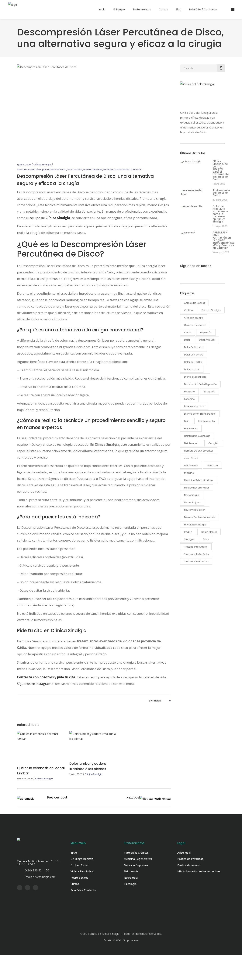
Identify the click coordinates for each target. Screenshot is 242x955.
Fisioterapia (131, 871)
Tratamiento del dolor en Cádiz (221, 192)
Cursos (75, 884)
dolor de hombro (193, 354)
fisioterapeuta (206, 421)
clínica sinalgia (193, 317)
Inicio (74, 852)
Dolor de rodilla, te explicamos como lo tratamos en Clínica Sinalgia (220, 213)
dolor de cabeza (193, 347)
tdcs (206, 539)
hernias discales (92, 169)
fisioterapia (191, 428)
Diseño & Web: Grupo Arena (121, 940)
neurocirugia (191, 495)
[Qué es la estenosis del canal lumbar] (41, 745)
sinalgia (189, 539)
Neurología (131, 877)
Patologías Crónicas (136, 852)
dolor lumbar (74, 169)
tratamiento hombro (196, 561)
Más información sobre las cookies (198, 871)
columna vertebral (195, 325)
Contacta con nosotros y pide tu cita (46, 677)
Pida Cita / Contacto (83, 890)
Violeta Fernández (82, 871)
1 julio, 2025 (75, 774)
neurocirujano (192, 502)
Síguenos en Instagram (34, 683)
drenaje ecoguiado (195, 376)
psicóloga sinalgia (195, 524)
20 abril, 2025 (220, 199)
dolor (187, 339)
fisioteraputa (191, 443)
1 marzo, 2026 (25, 778)
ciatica (188, 310)
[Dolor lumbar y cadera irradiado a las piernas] (93, 743)
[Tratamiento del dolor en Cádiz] (194, 193)
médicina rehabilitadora (198, 480)
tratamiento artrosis (196, 546)
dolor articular (207, 339)
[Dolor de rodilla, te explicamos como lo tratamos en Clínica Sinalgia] (194, 209)
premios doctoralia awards (199, 517)
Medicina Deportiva (136, 865)
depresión (206, 332)
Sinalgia (156, 700)
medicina (212, 465)
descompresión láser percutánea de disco (41, 169)
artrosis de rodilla (194, 303)
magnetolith (191, 465)
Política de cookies (188, 865)
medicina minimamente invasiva (122, 169)
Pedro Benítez (79, 877)
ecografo (189, 391)
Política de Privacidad (190, 859)
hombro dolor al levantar (198, 450)
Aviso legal (184, 852)
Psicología (130, 884)
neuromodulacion (194, 509)
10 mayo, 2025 (221, 252)
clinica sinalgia (211, 310)
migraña (189, 472)
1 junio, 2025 (24, 164)
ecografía (209, 391)
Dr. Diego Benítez (82, 859)
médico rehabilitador (196, 487)
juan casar (191, 458)
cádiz (187, 332)
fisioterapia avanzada (197, 436)
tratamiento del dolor (196, 554)
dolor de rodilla (193, 362)
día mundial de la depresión (200, 384)
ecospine (189, 399)
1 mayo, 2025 (220, 226)
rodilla (188, 532)
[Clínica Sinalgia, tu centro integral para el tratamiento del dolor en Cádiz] (194, 164)
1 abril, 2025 (219, 184)
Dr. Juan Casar (79, 865)
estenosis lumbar (194, 406)
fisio (186, 421)
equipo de (49, 218)
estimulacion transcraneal (200, 413)
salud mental (209, 532)
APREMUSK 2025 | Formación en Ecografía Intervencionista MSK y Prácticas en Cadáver (224, 240)
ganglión (213, 443)
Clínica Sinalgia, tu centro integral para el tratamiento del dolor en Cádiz (221, 170)
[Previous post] (25, 798)
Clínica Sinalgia (42, 164)
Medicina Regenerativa (138, 859)
